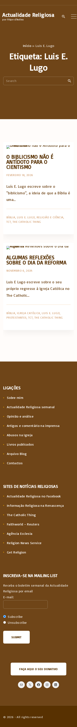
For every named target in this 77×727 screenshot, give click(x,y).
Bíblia (10, 217)
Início (27, 46)
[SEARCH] (69, 81)
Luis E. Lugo (26, 217)
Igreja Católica (28, 313)
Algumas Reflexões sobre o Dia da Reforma (36, 260)
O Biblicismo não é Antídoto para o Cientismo (29, 161)
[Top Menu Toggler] (74, 16)
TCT (8, 221)
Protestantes (16, 317)
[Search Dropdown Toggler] (63, 16)
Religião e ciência (50, 217)
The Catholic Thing (27, 221)
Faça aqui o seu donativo (38, 669)
